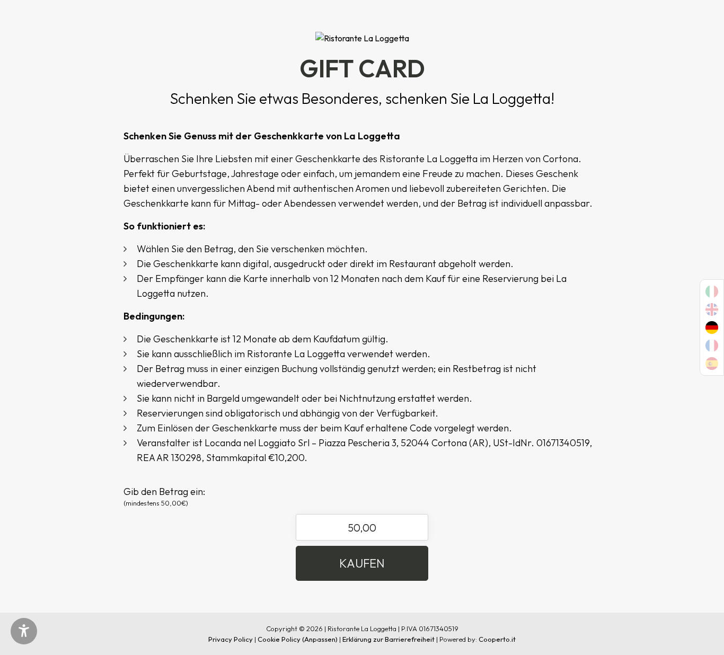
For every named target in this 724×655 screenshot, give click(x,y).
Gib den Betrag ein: (164, 496)
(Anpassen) (320, 639)
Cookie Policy (279, 639)
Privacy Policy (230, 639)
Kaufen (362, 563)
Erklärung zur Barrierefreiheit (388, 639)
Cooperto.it (497, 639)
